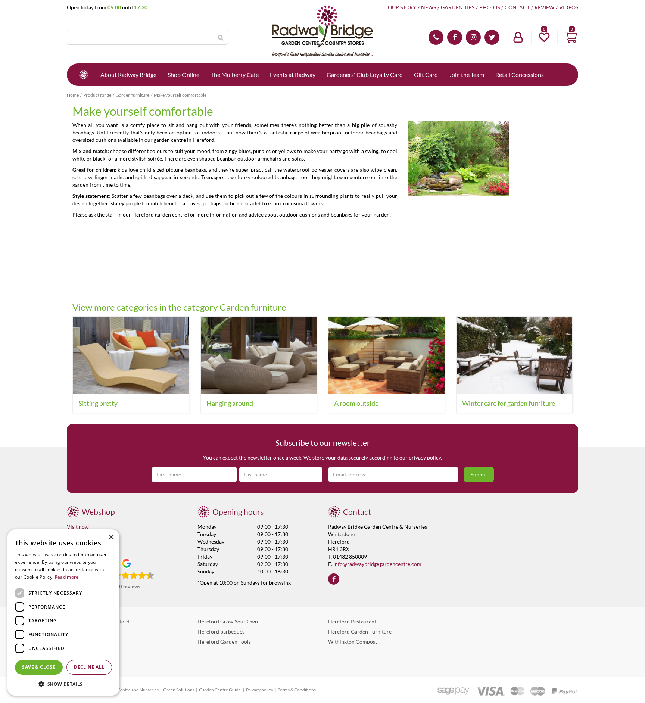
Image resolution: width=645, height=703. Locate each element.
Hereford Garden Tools (224, 641)
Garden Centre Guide (220, 690)
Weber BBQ (80, 631)
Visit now (78, 526)
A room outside (356, 403)
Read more (67, 577)
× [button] (111, 537)
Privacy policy (259, 690)
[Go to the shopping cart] (571, 37)
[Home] (83, 74)
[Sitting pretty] (131, 355)
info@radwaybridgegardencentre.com (377, 564)
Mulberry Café (84, 641)
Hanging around (229, 403)
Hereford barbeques (220, 631)
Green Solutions (178, 690)
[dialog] (63, 612)
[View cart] (570, 37)
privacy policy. (425, 457)
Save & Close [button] (38, 667)
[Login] (518, 37)
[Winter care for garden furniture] (515, 355)
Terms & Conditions (297, 690)
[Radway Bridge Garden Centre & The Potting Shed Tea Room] (322, 32)
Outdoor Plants (85, 651)
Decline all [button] (89, 667)
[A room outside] (386, 355)
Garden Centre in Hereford (98, 621)
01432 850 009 (436, 37)
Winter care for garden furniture (508, 403)
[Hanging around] (259, 355)
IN (473, 37)
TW (491, 37)
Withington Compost (352, 641)
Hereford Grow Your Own (227, 621)
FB (454, 37)
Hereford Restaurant (352, 621)
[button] (63, 683)
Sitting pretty (98, 403)
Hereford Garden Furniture (360, 631)
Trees (73, 662)
